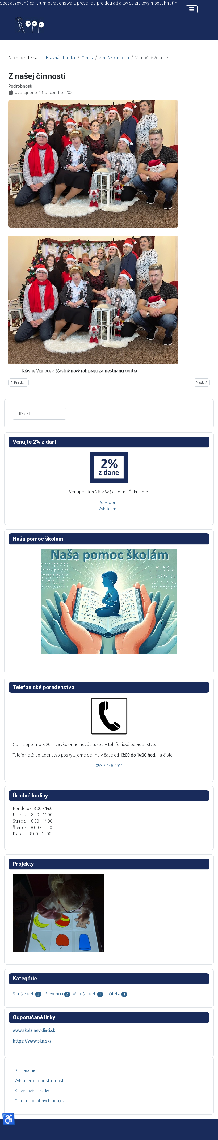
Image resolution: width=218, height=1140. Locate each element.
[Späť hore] (209, 1130)
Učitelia (113, 993)
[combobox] (39, 414)
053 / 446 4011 (109, 765)
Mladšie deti (84, 993)
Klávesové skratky (32, 1090)
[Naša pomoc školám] (109, 601)
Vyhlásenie (109, 508)
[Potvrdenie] (109, 467)
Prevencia (53, 993)
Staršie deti (23, 993)
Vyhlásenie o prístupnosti (39, 1080)
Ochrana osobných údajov (40, 1100)
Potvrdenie (109, 502)
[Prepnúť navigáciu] (192, 9)
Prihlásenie (25, 1070)
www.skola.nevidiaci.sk (34, 1030)
